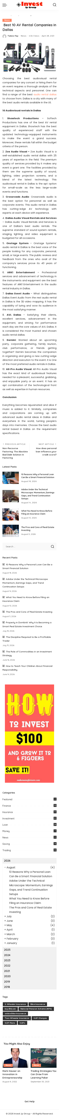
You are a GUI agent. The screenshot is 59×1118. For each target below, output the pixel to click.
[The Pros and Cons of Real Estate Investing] (10, 531)
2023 (7, 960)
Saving (6, 843)
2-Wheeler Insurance (15, 1004)
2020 (7, 976)
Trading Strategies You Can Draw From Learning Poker (43, 1074)
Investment (8, 818)
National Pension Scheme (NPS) (36, 1009)
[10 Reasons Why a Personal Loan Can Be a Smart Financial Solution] (10, 478)
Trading (6, 850)
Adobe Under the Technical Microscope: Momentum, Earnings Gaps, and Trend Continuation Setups (25, 583)
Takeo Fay (13, 36)
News (7, 20)
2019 (7, 981)
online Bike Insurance (15, 1013)
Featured (7, 799)
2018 (7, 987)
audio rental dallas (45, 94)
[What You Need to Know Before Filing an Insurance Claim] (10, 514)
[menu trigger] (5, 5)
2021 (7, 971)
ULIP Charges (40, 1018)
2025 (7, 949)
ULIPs (22, 1023)
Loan (5, 824)
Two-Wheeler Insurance (17, 1018)
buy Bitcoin (10, 1009)
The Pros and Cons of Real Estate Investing (29, 611)
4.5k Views (34, 36)
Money (6, 831)
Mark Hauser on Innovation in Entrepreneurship (12, 1074)
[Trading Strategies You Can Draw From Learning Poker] (44, 1058)
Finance (6, 805)
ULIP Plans (10, 1023)
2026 (7, 860)
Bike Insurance (37, 1004)
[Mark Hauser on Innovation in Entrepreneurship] (15, 1058)
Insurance (7, 812)
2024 (7, 955)
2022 (7, 965)
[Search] (55, 5)
